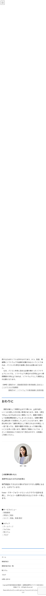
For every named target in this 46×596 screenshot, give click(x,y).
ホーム (4, 557)
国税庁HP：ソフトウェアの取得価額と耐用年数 (26, 390)
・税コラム (6, 532)
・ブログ (5, 535)
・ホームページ (7, 526)
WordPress (13, 590)
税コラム (4, 570)
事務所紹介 (5, 561)
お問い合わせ (6, 579)
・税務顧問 (6, 512)
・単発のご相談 (7, 515)
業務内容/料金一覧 (8, 566)
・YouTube (6, 529)
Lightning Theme (24, 590)
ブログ (4, 575)
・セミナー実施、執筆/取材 (12, 518)
